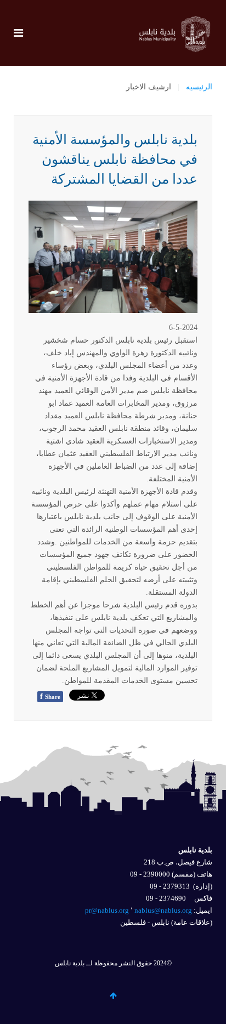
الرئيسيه (199, 87)
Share (50, 696)
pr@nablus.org (107, 910)
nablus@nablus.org (163, 910)
